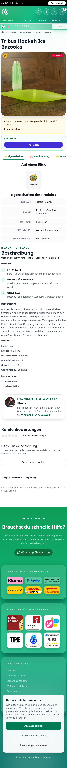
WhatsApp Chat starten (35, 552)
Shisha (8, 20)
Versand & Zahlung (17, 680)
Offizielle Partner (16, 675)
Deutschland (57, 3)
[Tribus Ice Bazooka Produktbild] (33, 84)
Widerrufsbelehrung (18, 685)
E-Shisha (25, 20)
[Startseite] (5, 11)
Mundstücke (25, 32)
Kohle (56, 20)
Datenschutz (13, 691)
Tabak (41, 20)
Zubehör (12, 32)
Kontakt (11, 670)
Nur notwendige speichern (33, 735)
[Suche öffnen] (54, 11)
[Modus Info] (3, 26)
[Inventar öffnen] (46, 11)
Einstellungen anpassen (33, 745)
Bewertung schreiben (33, 462)
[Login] (38, 11)
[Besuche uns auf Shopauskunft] (52, 640)
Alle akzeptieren (33, 725)
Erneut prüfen (12, 129)
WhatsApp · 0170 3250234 (33, 414)
